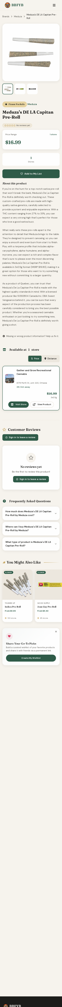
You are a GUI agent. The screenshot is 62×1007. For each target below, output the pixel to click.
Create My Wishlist (31, 658)
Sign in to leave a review (22, 437)
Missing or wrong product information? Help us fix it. (32, 336)
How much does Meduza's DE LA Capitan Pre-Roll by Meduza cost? (28, 513)
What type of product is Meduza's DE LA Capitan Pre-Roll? (28, 544)
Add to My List (33, 173)
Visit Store (20, 404)
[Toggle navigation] (54, 5)
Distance (52, 358)
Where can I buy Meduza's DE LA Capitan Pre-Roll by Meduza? (28, 528)
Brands (5, 16)
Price (36, 358)
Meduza (18, 16)
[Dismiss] (56, 632)
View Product (44, 404)
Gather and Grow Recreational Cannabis (34, 372)
